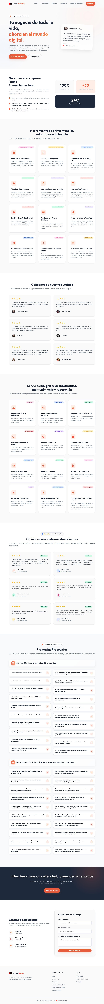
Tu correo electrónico (64, 927)
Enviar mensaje (73, 950)
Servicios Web (56, 979)
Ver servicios (35, 56)
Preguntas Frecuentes (76, 3)
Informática (63, 3)
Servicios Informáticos (58, 984)
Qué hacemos (44, 3)
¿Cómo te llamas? (63, 919)
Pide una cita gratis (17, 56)
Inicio (35, 3)
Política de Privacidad (82, 979)
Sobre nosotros (56, 990)
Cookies (78, 982)
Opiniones (54, 3)
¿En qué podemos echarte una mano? (69, 936)
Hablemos (90, 3)
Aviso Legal (79, 976)
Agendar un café (52, 890)
